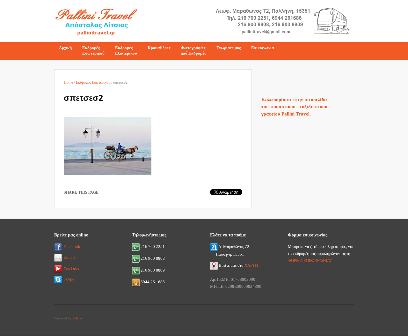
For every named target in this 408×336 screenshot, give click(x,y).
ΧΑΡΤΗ (251, 265)
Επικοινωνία (262, 47)
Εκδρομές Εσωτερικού (93, 82)
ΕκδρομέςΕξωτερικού (126, 50)
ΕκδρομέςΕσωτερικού (93, 50)
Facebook (71, 246)
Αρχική (65, 47)
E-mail (69, 257)
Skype (68, 279)
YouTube (71, 268)
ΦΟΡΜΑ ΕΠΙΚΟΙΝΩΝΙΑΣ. (310, 260)
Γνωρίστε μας (228, 47)
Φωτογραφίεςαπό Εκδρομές (193, 50)
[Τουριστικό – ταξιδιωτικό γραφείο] (96, 20)
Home (68, 82)
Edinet (77, 318)
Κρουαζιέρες (159, 47)
